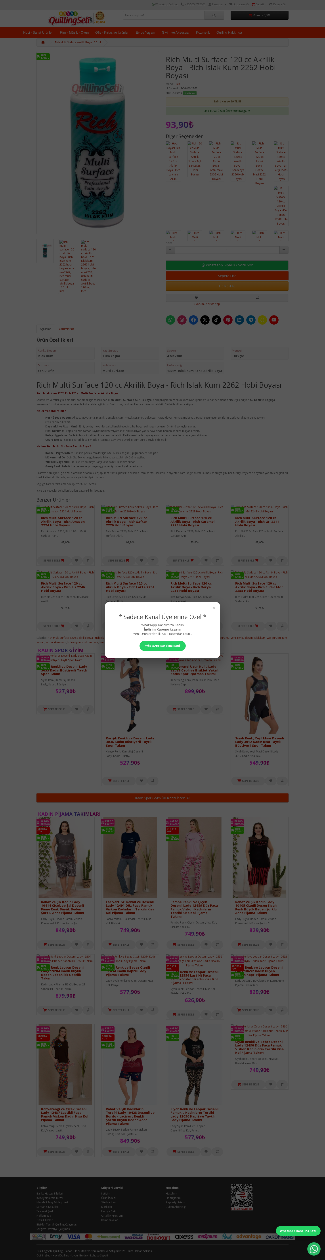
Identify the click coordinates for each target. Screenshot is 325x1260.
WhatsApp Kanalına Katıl (298, 1231)
